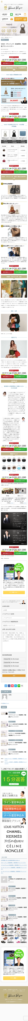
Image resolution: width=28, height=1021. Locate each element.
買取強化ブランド (5, 703)
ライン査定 (13, 978)
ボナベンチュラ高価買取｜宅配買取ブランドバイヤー (13, 862)
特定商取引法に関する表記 (12, 989)
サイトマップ (8, 990)
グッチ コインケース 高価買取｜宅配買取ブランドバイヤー (14, 868)
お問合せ (13, 990)
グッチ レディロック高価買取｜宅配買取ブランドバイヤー (13, 872)
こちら (11, 502)
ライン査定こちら (13, 592)
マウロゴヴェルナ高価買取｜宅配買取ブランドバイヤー (14, 865)
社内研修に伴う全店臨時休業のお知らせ (10, 860)
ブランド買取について (21, 990)
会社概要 (4, 989)
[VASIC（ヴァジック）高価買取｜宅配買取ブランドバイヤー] (15, 685)
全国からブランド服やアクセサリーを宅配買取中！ (14, 999)
